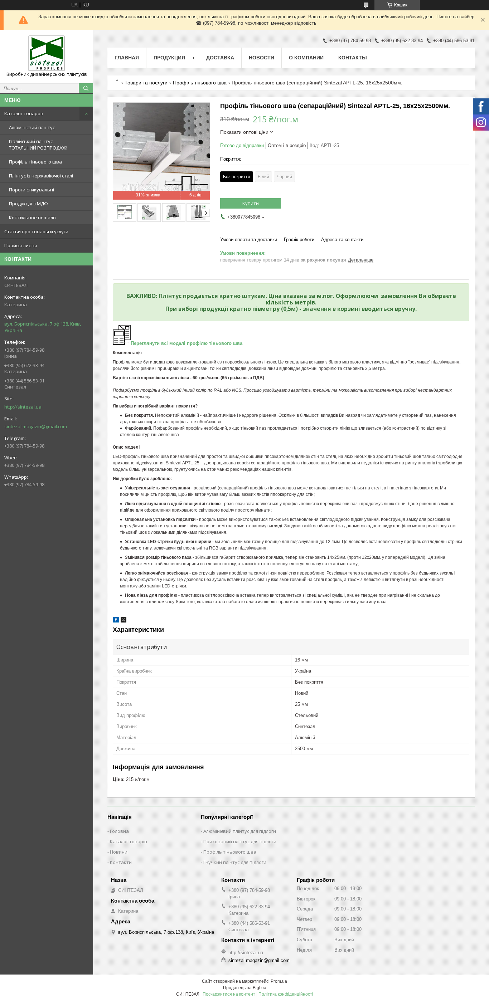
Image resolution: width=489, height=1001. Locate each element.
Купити (250, 203)
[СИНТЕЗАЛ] (46, 53)
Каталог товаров (23, 113)
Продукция (169, 57)
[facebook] (116, 621)
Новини (118, 852)
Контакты (352, 57)
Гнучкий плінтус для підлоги (234, 862)
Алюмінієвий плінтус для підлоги (239, 831)
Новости (261, 57)
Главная (127, 57)
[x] (123, 621)
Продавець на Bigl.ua (244, 987)
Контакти (121, 862)
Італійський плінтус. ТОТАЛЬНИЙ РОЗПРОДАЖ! (38, 144)
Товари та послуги (146, 83)
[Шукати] (86, 88)
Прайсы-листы (20, 245)
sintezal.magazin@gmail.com (35, 426)
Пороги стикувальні (31, 189)
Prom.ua (279, 981)
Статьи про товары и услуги (36, 231)
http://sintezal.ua (23, 407)
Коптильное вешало (32, 217)
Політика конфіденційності (285, 994)
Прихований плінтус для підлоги (239, 841)
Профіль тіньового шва (35, 161)
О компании (306, 57)
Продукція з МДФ (28, 203)
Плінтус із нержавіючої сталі (41, 175)
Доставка (220, 57)
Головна (119, 831)
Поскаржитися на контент (229, 994)
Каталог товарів (128, 841)
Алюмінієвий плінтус (32, 127)
